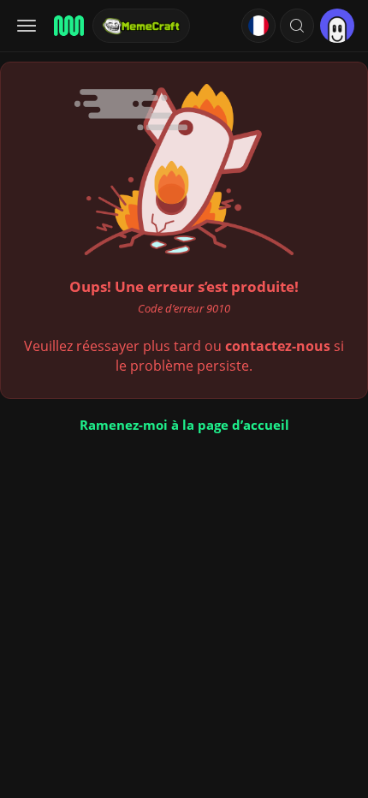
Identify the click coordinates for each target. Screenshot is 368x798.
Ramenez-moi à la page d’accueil (184, 424)
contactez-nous (277, 345)
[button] (297, 26)
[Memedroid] (67, 25)
